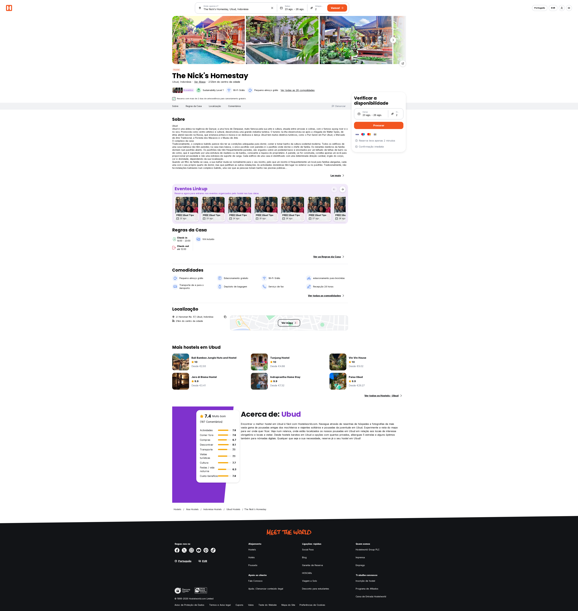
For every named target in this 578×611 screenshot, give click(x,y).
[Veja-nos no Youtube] (198, 550)
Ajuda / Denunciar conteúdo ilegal (265, 588)
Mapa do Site (288, 605)
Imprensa (360, 557)
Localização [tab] (215, 106)
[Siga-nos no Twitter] (184, 550)
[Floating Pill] (393, 40)
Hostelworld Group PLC (367, 549)
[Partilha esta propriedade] (403, 63)
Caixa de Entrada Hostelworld (371, 596)
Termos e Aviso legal (220, 605)
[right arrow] (343, 189)
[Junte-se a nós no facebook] (177, 550)
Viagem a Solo (309, 581)
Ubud (175, 81)
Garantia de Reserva (312, 565)
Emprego (360, 565)
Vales (251, 605)
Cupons (239, 605)
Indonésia (185, 81)
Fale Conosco (255, 581)
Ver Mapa (199, 81)
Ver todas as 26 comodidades (298, 90)
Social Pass (308, 549)
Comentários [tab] (234, 106)
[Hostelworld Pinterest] (206, 550)
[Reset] (272, 8)
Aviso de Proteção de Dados (189, 605)
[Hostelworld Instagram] (191, 550)
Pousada (252, 565)
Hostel (176, 70)
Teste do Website (267, 605)
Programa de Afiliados (367, 588)
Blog (304, 557)
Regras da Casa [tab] (194, 106)
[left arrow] (334, 189)
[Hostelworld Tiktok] (213, 550)
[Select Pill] (562, 8)
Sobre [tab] (175, 106)
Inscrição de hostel (365, 581)
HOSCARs (307, 573)
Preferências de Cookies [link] (312, 605)
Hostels (252, 549)
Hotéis (251, 557)
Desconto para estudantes (315, 588)
